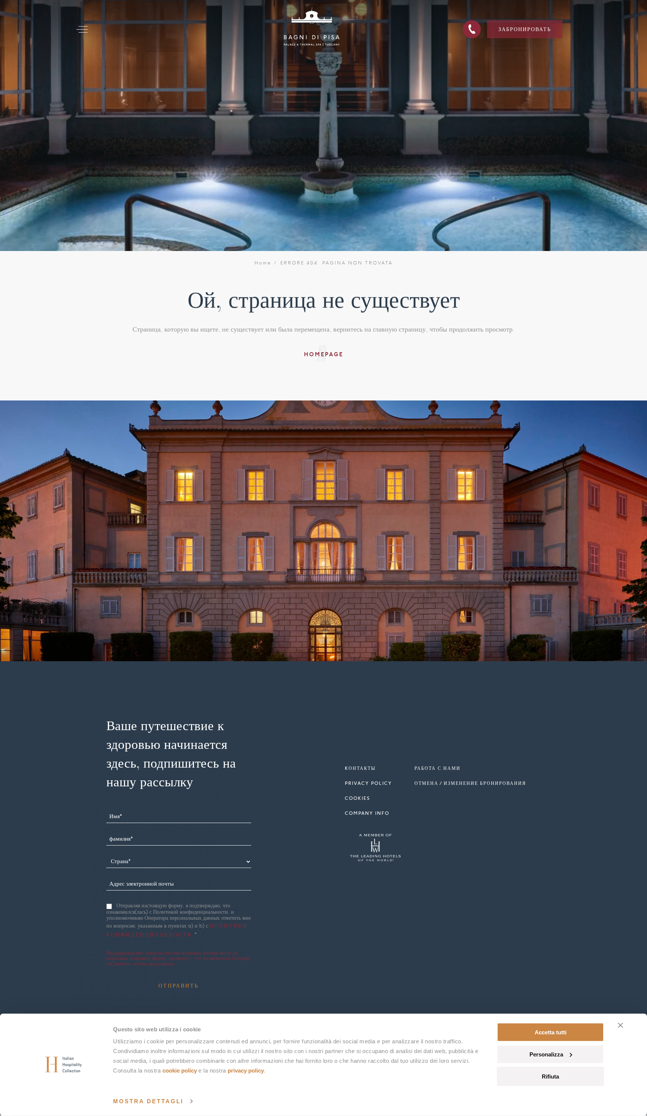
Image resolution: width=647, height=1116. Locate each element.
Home (263, 263)
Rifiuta (550, 1076)
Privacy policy (368, 783)
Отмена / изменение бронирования (470, 783)
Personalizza (546, 1054)
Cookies (357, 798)
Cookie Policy (179, 1070)
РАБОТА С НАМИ (437, 768)
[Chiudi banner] (620, 1025)
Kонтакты (360, 768)
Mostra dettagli (148, 1101)
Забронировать (524, 29)
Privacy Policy (246, 1070)
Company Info (367, 813)
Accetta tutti (550, 1032)
